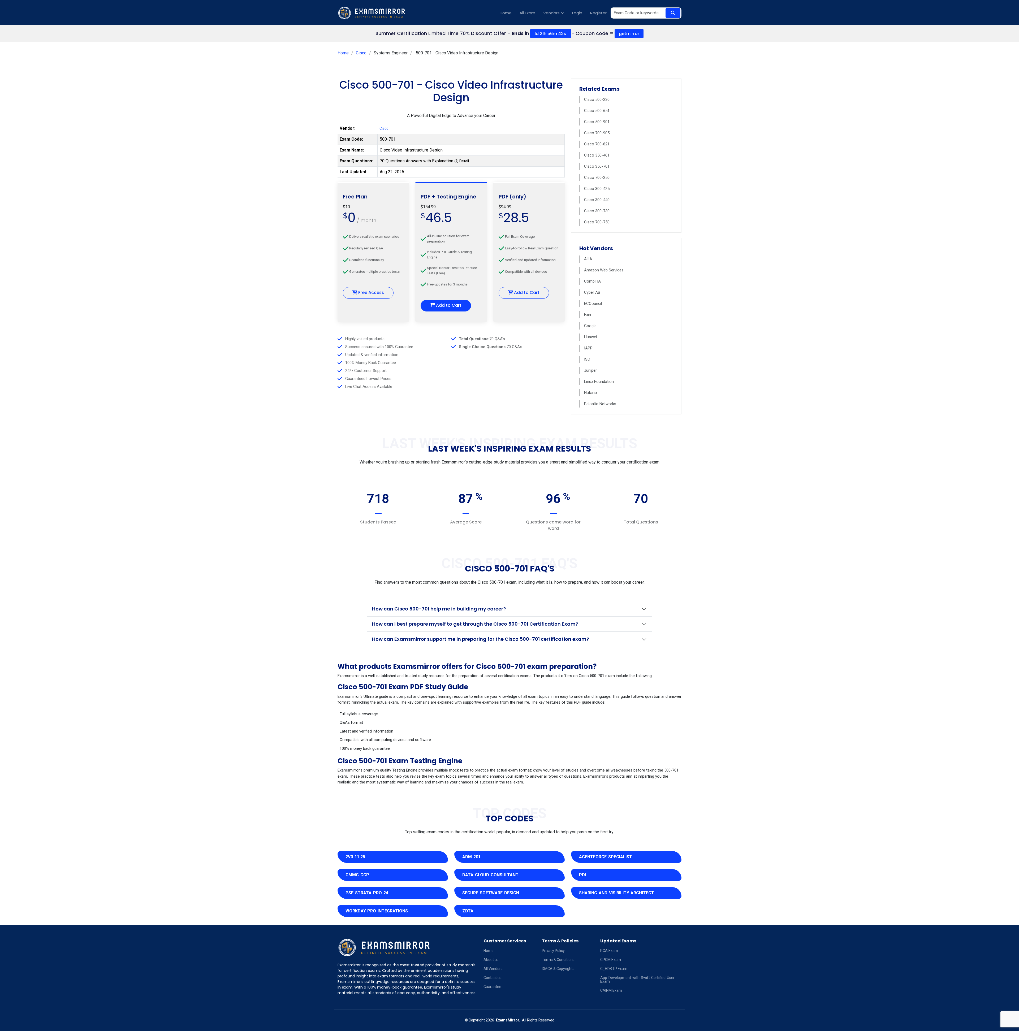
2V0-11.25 (355, 856)
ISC (587, 359)
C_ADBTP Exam (613, 969)
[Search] (673, 13)
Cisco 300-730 (597, 211)
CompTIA (592, 281)
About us (491, 959)
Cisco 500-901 (597, 121)
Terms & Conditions (558, 959)
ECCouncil (593, 303)
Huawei (590, 337)
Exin (587, 314)
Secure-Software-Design (490, 892)
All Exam (527, 13)
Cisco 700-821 (597, 144)
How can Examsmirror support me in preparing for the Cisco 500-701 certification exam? (480, 639)
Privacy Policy (553, 950)
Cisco (361, 52)
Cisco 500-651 (597, 110)
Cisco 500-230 (597, 99)
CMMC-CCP (357, 874)
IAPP (588, 348)
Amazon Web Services (604, 270)
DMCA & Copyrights (558, 969)
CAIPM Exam (611, 990)
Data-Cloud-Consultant (490, 874)
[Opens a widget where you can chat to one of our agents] (982, 1000)
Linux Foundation (599, 381)
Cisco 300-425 (597, 188)
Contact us (492, 978)
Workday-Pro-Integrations (377, 910)
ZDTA (467, 910)
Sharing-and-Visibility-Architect (616, 892)
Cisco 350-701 (597, 166)
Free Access (370, 292)
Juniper (590, 370)
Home (506, 13)
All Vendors (493, 969)
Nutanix (590, 392)
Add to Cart (448, 305)
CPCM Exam (610, 959)
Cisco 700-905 (597, 133)
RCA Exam (609, 950)
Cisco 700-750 (597, 222)
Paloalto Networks (600, 403)
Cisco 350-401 (597, 155)
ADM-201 (471, 856)
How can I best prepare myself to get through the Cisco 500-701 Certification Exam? (475, 624)
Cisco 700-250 (597, 177)
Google (590, 325)
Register (598, 13)
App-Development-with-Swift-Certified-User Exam (637, 979)
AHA (588, 259)
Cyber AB (592, 292)
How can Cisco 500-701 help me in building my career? (439, 608)
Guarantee (492, 987)
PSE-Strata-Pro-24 (367, 892)
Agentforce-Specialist (605, 856)
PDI (582, 874)
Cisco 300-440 (597, 199)
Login (577, 13)
